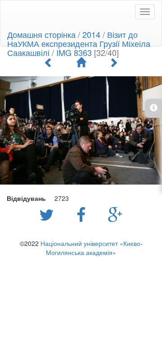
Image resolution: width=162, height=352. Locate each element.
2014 (91, 34)
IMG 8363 (74, 52)
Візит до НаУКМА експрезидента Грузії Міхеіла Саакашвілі (78, 43)
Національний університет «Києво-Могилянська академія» (91, 248)
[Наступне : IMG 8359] (113, 62)
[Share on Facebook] (83, 214)
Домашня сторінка (41, 34)
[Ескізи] (81, 62)
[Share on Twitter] (49, 214)
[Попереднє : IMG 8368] (48, 62)
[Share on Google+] (115, 214)
